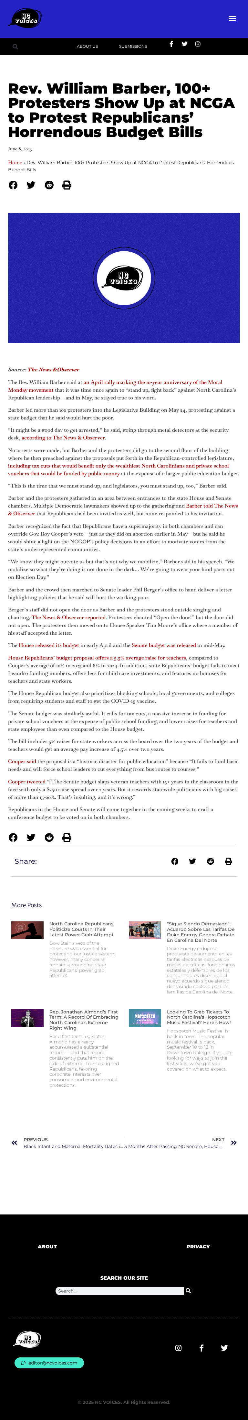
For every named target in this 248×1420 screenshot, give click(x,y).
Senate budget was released (164, 645)
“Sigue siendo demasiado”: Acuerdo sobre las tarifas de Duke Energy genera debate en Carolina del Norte (201, 932)
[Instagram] (198, 44)
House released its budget (49, 645)
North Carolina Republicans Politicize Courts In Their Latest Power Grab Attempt (81, 929)
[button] (232, 18)
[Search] (188, 1291)
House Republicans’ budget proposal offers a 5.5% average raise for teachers (97, 657)
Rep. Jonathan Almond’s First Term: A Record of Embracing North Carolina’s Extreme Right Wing (84, 1020)
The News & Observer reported (69, 617)
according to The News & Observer (63, 437)
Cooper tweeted (27, 781)
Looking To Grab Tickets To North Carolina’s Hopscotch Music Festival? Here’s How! (199, 1017)
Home (15, 162)
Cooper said (22, 761)
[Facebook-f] (171, 44)
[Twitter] (185, 44)
